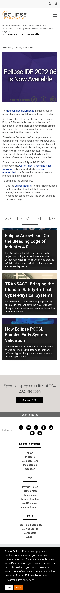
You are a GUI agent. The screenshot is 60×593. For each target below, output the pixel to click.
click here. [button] (29, 580)
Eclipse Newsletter (33, 25)
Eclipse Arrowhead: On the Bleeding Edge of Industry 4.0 (27, 241)
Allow (18, 588)
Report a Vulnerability (30, 525)
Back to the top (30, 414)
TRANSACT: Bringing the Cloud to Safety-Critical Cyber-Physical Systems (29, 289)
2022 (47, 25)
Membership (30, 465)
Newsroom (16, 25)
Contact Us (30, 533)
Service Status (30, 529)
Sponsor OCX (29, 400)
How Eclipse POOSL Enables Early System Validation (26, 335)
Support (30, 537)
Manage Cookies (30, 507)
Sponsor (30, 469)
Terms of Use (30, 491)
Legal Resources (30, 503)
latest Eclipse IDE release (20, 110)
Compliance (30, 495)
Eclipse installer (23, 185)
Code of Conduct (30, 499)
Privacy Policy (30, 487)
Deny (9, 588)
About (30, 453)
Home (5, 25)
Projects (30, 457)
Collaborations (30, 461)
